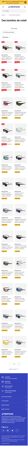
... (7, 15)
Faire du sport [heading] (6, 405)
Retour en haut (13, 369)
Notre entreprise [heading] (6, 393)
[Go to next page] (19, 364)
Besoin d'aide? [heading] (5, 401)
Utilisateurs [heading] (5, 397)
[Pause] (25, 2)
